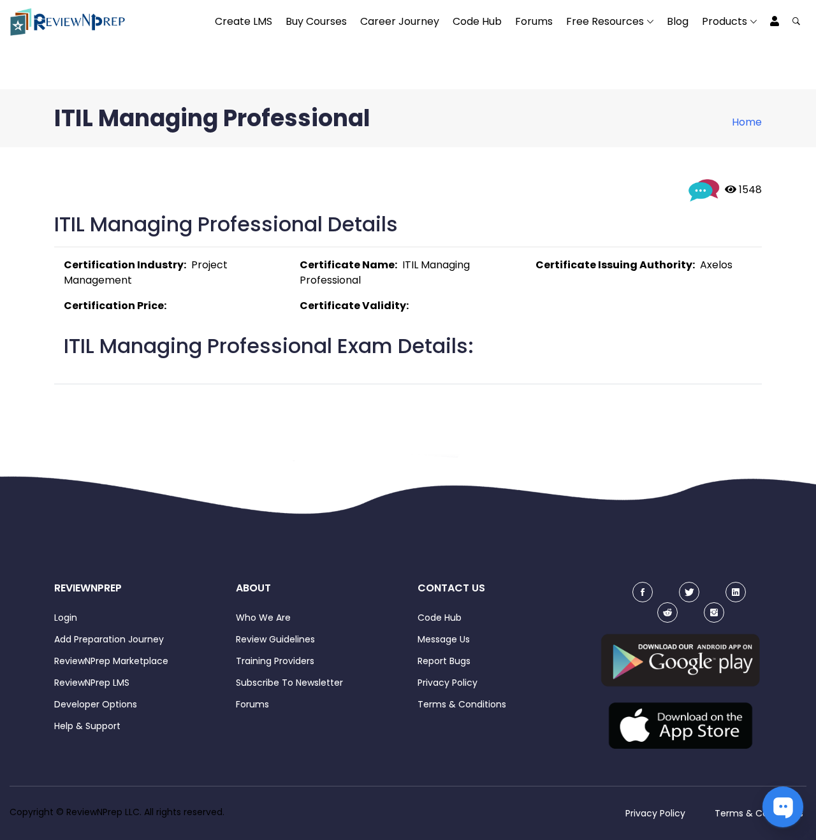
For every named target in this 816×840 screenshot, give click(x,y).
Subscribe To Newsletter (289, 682)
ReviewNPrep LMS (91, 682)
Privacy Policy (447, 682)
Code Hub (477, 21)
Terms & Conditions (462, 704)
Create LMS (243, 21)
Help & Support (87, 726)
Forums (534, 21)
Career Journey (399, 21)
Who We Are (263, 617)
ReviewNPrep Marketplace (111, 661)
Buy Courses (316, 21)
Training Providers (275, 661)
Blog (677, 21)
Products (724, 21)
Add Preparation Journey (109, 639)
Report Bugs (444, 661)
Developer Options (95, 704)
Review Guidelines (275, 639)
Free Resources (605, 21)
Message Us (444, 639)
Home (747, 122)
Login (65, 617)
